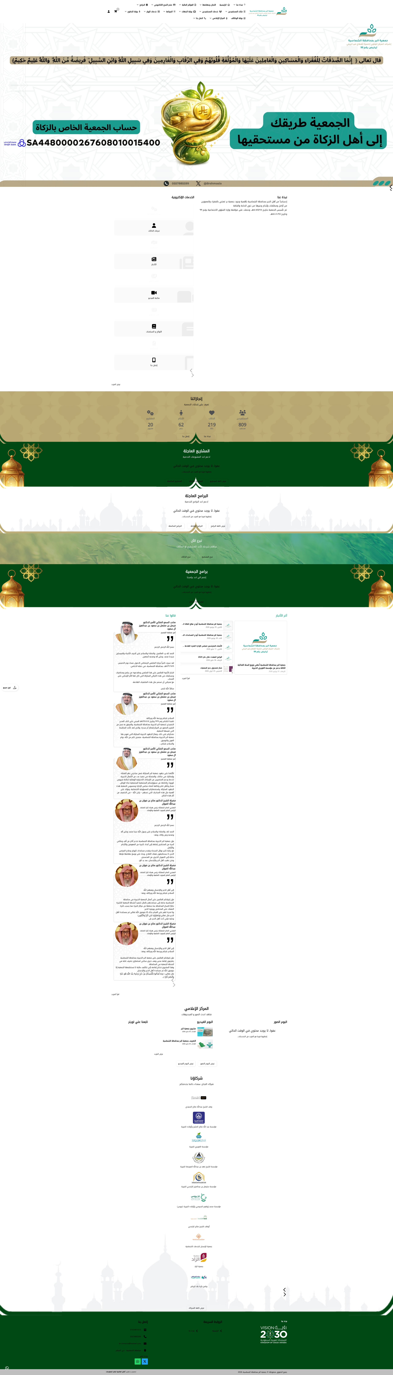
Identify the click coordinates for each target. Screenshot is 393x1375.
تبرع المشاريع (207, 557)
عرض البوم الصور (207, 1064)
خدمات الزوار (152, 12)
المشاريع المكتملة (174, 481)
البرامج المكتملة (175, 526)
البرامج (142, 5)
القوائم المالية (187, 5)
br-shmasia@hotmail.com (130, 1343)
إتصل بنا (185, 436)
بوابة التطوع (133, 12)
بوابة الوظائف (237, 18)
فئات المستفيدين (235, 12)
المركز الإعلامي (218, 18)
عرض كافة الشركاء (196, 1308)
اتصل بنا (199, 18)
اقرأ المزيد (186, 678)
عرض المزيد (115, 384)
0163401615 (135, 1329)
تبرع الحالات (186, 557)
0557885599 (135, 1336)
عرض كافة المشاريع (218, 481)
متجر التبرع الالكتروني (163, 5)
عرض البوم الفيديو (185, 1064)
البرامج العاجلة (196, 526)
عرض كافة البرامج (218, 526)
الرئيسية (223, 5)
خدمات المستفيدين (210, 12)
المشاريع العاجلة (196, 481)
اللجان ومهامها (209, 5)
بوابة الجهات (187, 12)
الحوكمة (169, 12)
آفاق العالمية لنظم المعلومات (115, 1371)
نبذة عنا (239, 5)
